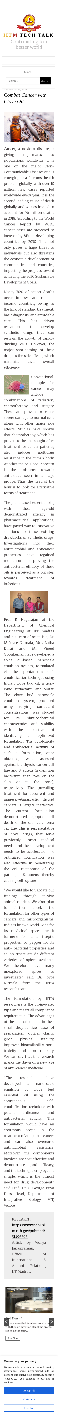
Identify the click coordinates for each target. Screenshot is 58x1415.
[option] (29, 1315)
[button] (6, 1322)
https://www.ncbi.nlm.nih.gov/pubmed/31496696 (28, 1231)
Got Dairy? (13, 1318)
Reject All (29, 1408)
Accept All (29, 1390)
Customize (29, 1399)
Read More (13, 1338)
